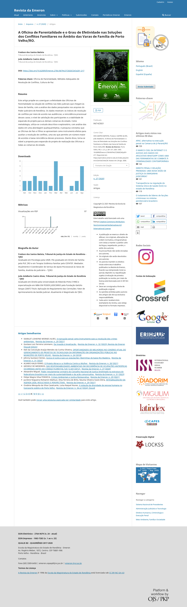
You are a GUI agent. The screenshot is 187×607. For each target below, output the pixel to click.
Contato (94, 15)
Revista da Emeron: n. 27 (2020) (96, 369)
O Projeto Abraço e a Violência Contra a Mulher (66, 363)
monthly (75, 236)
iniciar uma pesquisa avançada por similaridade (58, 400)
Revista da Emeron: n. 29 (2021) (50, 341)
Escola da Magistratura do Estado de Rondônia (69, 572)
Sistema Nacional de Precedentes (149, 504)
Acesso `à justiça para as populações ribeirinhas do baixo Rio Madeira (78, 358)
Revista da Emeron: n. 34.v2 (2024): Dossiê (75, 388)
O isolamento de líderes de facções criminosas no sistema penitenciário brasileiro (152, 198)
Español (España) (144, 74)
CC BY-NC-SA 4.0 (116, 572)
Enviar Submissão (145, 86)
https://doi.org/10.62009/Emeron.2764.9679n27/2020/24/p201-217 (53, 70)
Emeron (127, 15)
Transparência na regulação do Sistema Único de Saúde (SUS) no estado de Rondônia (151, 186)
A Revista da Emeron (28, 572)
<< (19, 393)
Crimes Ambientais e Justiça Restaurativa (70, 377)
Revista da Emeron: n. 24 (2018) (66, 355)
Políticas (66, 15)
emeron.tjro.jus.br (73, 563)
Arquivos (29, 24)
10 (38, 393)
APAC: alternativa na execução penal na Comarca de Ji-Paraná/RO (152, 142)
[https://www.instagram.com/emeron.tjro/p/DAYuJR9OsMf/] (145, 264)
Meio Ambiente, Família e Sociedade (150, 519)
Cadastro (160, 2)
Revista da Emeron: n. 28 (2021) (103, 363)
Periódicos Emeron (111, 15)
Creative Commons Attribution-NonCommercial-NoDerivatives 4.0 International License (109, 225)
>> (43, 393)
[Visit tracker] (148, 482)
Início (20, 24)
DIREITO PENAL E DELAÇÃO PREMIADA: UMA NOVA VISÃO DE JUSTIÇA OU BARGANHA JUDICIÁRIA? (151, 172)
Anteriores (28, 15)
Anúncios (41, 15)
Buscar (167, 15)
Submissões (81, 15)
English (139, 70)
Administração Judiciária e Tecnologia (151, 508)
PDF (99, 110)
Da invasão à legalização (65, 344)
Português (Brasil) (144, 66)
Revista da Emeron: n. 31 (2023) (109, 374)
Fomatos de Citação (103, 165)
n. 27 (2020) (41, 24)
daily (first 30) (65, 236)
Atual (16, 15)
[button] (143, 216)
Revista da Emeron (29, 10)
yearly (84, 236)
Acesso (170, 2)
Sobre (53, 15)
